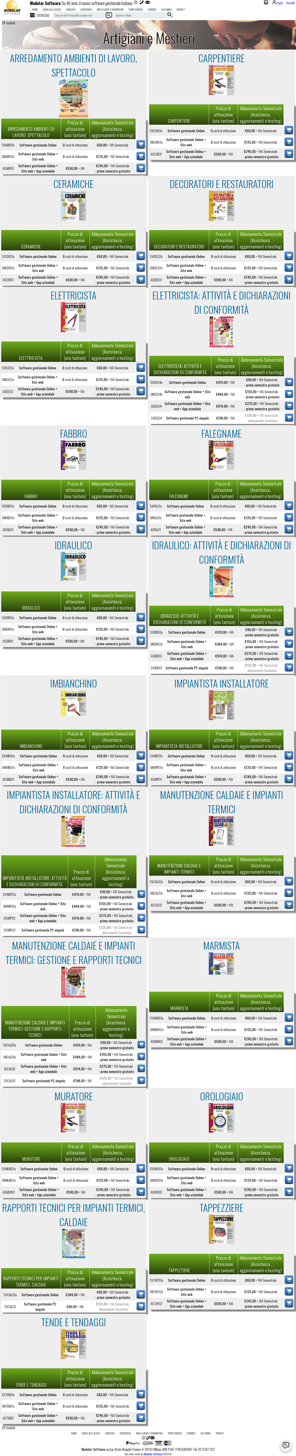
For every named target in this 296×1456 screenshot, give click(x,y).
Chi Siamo (166, 9)
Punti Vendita (136, 9)
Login (279, 2)
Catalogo (71, 9)
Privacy (181, 9)
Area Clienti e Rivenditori (110, 9)
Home (35, 9)
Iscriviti (290, 2)
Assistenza (86, 9)
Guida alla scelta (52, 9)
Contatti (152, 9)
